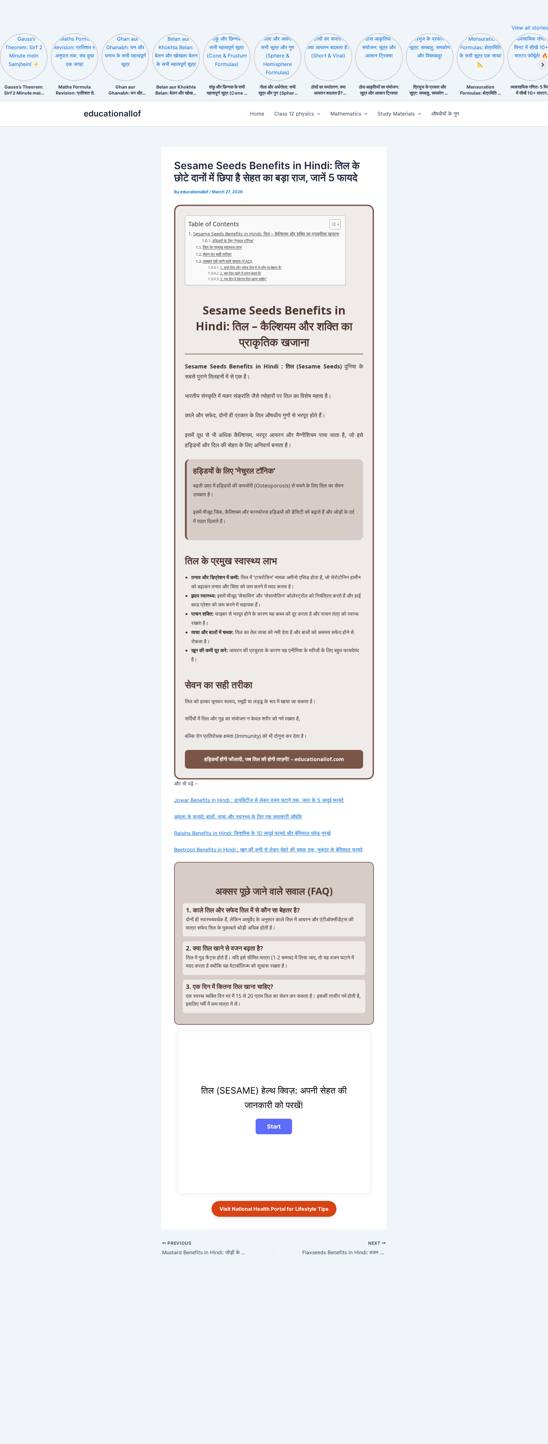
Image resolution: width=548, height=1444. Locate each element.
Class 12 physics (294, 113)
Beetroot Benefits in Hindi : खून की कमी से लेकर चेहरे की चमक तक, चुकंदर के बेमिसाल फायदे (268, 849)
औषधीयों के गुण (445, 113)
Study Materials (396, 113)
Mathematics (345, 113)
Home (257, 113)
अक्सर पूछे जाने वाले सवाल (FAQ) (227, 261)
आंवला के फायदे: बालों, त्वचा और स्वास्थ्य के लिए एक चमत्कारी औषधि (238, 816)
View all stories (530, 27)
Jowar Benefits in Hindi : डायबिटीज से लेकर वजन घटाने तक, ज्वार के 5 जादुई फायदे (258, 800)
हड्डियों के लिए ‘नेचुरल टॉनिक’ (232, 240)
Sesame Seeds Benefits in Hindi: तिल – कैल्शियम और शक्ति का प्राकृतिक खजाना (266, 234)
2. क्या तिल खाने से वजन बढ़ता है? (240, 273)
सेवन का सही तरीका (217, 254)
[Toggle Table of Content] (332, 224)
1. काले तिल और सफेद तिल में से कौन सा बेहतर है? (251, 267)
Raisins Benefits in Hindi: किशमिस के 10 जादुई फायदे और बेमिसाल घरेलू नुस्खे (252, 833)
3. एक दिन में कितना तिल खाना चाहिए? (243, 279)
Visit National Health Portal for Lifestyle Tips (274, 1209)
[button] (317, 113)
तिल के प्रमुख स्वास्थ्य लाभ (222, 247)
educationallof (112, 113)
